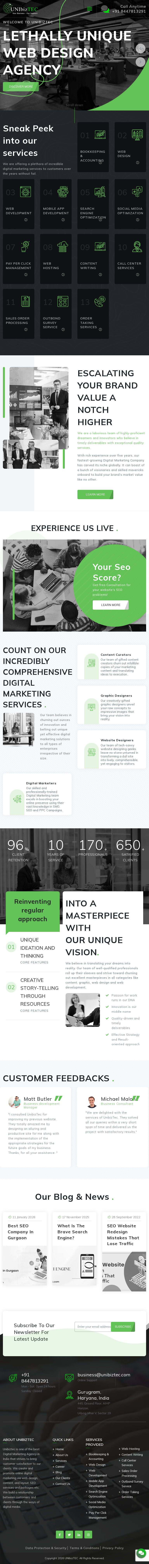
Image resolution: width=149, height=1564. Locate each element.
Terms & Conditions (84, 1548)
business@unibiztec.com (104, 1375)
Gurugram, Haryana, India (93, 1395)
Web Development (98, 1473)
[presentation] (140, 48)
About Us (61, 1455)
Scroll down (74, 105)
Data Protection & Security (46, 1548)
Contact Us (62, 1484)
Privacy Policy (113, 1548)
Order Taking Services (130, 1494)
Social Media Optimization (97, 1504)
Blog (58, 1472)
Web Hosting (131, 1449)
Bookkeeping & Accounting (99, 1456)
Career (60, 1466)
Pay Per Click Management (98, 1515)
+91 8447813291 (35, 1378)
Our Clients (62, 1478)
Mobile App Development (98, 1483)
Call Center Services (129, 1463)
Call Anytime (129, 9)
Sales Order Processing (129, 1473)
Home (59, 1449)
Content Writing (132, 1454)
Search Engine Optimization (98, 1494)
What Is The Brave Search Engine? (72, 1231)
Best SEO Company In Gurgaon (21, 1231)
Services (61, 1461)
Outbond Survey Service (132, 1484)
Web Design (97, 1464)
